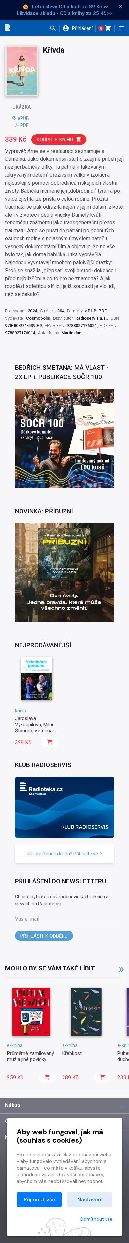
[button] (54, 28)
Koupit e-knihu (55, 140)
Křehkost (72, 1053)
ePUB (23, 118)
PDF (24, 125)
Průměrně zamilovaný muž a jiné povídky (30, 1056)
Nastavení (90, 1199)
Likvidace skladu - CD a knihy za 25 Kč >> (64, 13)
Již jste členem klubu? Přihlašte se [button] (63, 853)
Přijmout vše (39, 1199)
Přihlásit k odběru (44, 936)
